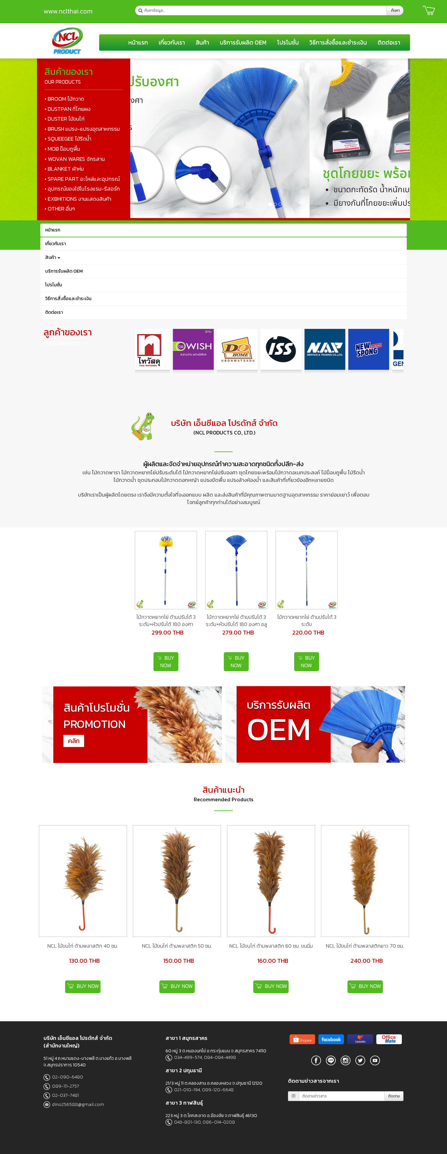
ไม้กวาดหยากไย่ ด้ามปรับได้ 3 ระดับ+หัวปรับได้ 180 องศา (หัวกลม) (166, 624)
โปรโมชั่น (288, 42)
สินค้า (202, 42)
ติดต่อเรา (389, 42)
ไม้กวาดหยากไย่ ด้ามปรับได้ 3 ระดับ (306, 620)
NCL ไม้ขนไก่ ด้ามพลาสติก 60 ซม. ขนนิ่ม (271, 946)
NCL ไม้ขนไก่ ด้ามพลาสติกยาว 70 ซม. (365, 946)
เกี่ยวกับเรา (172, 42)
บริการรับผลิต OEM (243, 42)
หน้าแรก (138, 42)
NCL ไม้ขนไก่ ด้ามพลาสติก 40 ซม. (82, 946)
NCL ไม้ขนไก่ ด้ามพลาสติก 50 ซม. (177, 946)
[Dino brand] (316, 1060)
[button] (151, 138)
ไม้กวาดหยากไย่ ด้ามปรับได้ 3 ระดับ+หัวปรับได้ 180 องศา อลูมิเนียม (236, 624)
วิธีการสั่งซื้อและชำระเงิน (338, 42)
